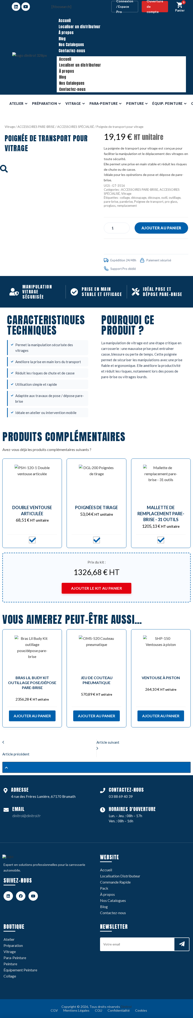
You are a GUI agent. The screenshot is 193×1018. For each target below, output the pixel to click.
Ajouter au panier (161, 228)
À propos (66, 32)
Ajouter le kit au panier (96, 588)
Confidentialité (119, 1010)
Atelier (9, 939)
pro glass (171, 201)
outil (164, 197)
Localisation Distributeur (120, 876)
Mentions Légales (76, 1010)
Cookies (141, 1010)
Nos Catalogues (71, 44)
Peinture (10, 963)
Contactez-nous (72, 50)
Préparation (13, 945)
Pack (104, 888)
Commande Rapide (115, 882)
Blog (62, 38)
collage (125, 197)
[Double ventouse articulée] (32, 482)
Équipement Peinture (20, 970)
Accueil (65, 20)
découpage (138, 197)
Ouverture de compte (155, 6)
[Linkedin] (16, 6)
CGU (98, 1010)
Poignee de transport (148, 201)
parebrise (126, 201)
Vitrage (10, 127)
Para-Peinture (15, 957)
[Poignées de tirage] (96, 482)
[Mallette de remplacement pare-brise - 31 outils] (161, 482)
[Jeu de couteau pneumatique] (96, 653)
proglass (110, 205)
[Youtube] (25, 6)
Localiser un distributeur (80, 26)
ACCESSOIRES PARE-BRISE (36, 127)
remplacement (127, 205)
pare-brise (111, 201)
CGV (54, 1010)
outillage (175, 197)
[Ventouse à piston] (161, 653)
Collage (10, 976)
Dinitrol (126, 1007)
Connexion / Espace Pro (124, 6)
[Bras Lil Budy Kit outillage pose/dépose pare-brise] (32, 653)
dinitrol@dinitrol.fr (26, 816)
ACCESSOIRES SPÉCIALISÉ (75, 127)
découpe (154, 197)
